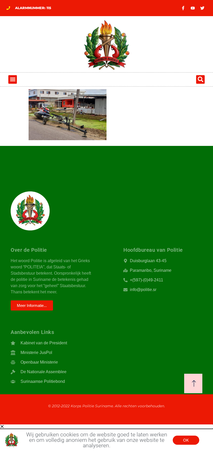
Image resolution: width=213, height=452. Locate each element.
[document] (106, 438)
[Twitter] (202, 8)
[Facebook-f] (183, 8)
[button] (12, 79)
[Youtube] (193, 8)
